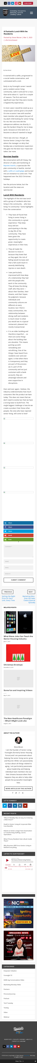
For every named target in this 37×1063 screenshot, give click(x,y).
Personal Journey (9, 994)
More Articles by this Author (18, 789)
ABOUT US (29, 1039)
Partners (7, 989)
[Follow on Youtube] (19, 3)
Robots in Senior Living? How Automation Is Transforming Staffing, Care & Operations (18, 832)
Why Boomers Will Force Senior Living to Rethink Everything (17, 846)
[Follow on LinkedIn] (12, 3)
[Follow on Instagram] (16, 3)
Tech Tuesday (8, 1003)
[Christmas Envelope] (18, 653)
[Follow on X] (5, 3)
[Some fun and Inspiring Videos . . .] (18, 678)
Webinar (6, 1017)
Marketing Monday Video (12, 985)
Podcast (6, 998)
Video (6, 1012)
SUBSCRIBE (28, 3)
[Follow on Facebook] (9, 3)
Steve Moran (17, 37)
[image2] (18, 468)
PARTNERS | (23, 1039)
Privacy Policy (26, 1055)
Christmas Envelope (13, 665)
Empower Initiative (10, 971)
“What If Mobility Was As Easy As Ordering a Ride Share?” (18, 819)
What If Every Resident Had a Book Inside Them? (18, 840)
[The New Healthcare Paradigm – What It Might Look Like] (18, 706)
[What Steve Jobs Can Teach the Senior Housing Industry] (18, 622)
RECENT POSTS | (8, 1039)
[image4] (18, 443)
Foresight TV (8, 975)
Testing (6, 1008)
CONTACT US (15, 1041)
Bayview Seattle (10, 165)
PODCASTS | (16, 1039)
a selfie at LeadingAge (15, 171)
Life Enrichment (11, 40)
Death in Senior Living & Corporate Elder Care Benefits (17, 825)
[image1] (18, 492)
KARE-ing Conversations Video (14, 980)
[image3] (18, 419)
